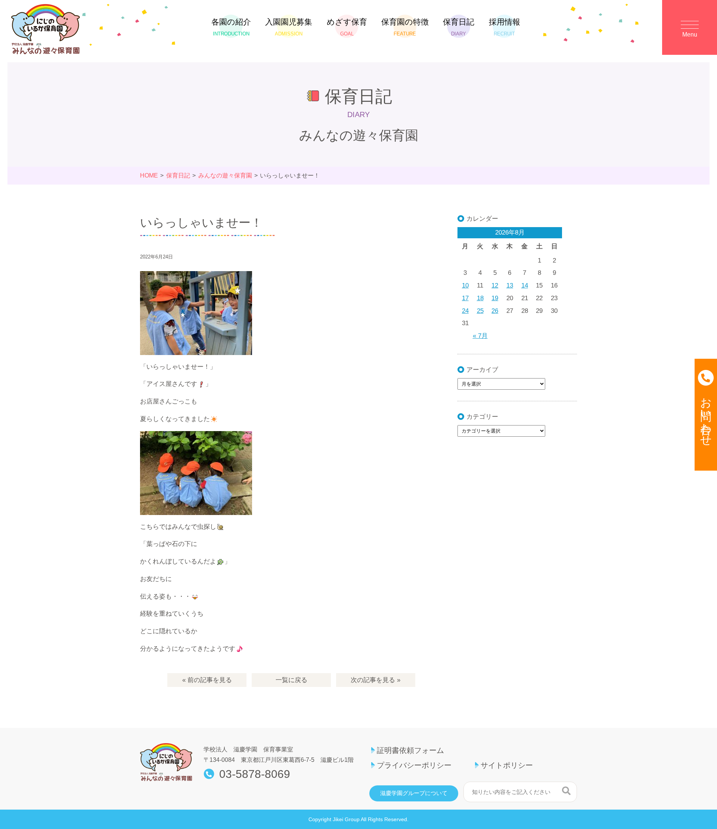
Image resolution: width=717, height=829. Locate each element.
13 (509, 285)
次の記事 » (375, 680)
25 (480, 310)
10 (465, 285)
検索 (566, 790)
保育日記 (458, 27)
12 (494, 285)
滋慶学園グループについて (413, 793)
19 (494, 298)
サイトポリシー (507, 765)
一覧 (291, 680)
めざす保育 (347, 27)
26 (494, 310)
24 (465, 310)
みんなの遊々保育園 (225, 175)
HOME (149, 175)
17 (465, 298)
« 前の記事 (207, 680)
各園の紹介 (231, 27)
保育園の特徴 (405, 27)
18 (480, 298)
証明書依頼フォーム (410, 750)
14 (524, 285)
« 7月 (480, 335)
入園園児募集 (288, 27)
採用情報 (504, 27)
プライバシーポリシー (414, 765)
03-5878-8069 (254, 774)
